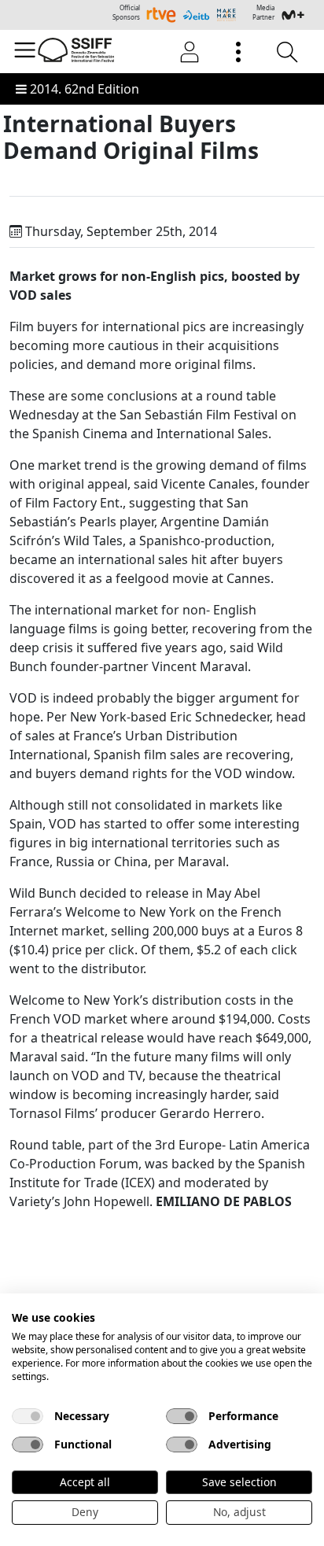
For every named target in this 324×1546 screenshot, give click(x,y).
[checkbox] (27, 1416)
